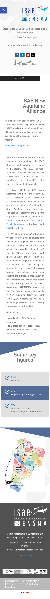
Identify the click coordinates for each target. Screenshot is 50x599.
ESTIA (30, 220)
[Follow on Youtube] (28, 55)
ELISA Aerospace (15, 224)
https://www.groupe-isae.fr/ (18, 145)
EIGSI (9, 228)
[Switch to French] (22, 592)
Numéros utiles (25, 555)
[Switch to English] (27, 592)
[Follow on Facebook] (17, 55)
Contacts (11, 581)
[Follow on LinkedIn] (22, 55)
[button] (3, 10)
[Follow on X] (33, 55)
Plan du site (13, 584)
